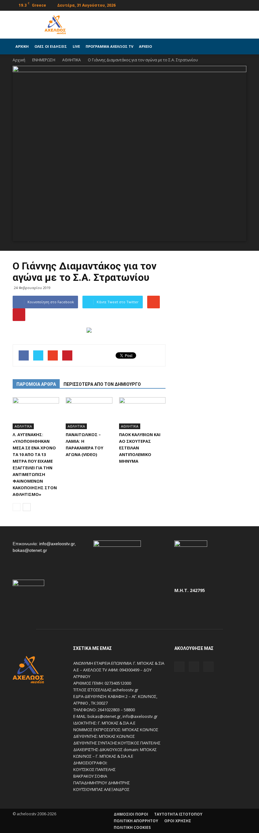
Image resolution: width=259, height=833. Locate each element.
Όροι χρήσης (177, 821)
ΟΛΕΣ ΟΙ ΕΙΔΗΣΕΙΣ (50, 46)
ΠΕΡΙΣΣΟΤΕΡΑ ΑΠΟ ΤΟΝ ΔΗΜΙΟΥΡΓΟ (102, 384)
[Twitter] (231, 5)
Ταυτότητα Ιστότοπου (178, 814)
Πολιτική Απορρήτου (136, 821)
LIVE (76, 46)
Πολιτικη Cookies (132, 827)
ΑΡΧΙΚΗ (22, 46)
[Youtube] (241, 5)
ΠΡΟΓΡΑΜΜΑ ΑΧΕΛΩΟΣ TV (109, 46)
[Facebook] (221, 5)
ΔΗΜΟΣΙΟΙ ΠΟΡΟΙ (131, 814)
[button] (238, 46)
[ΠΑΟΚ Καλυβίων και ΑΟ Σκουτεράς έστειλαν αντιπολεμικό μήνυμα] (142, 413)
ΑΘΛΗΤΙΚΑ (23, 426)
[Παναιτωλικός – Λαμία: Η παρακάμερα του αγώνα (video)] (89, 413)
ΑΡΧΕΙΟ (145, 46)
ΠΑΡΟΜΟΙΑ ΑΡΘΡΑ (36, 384)
